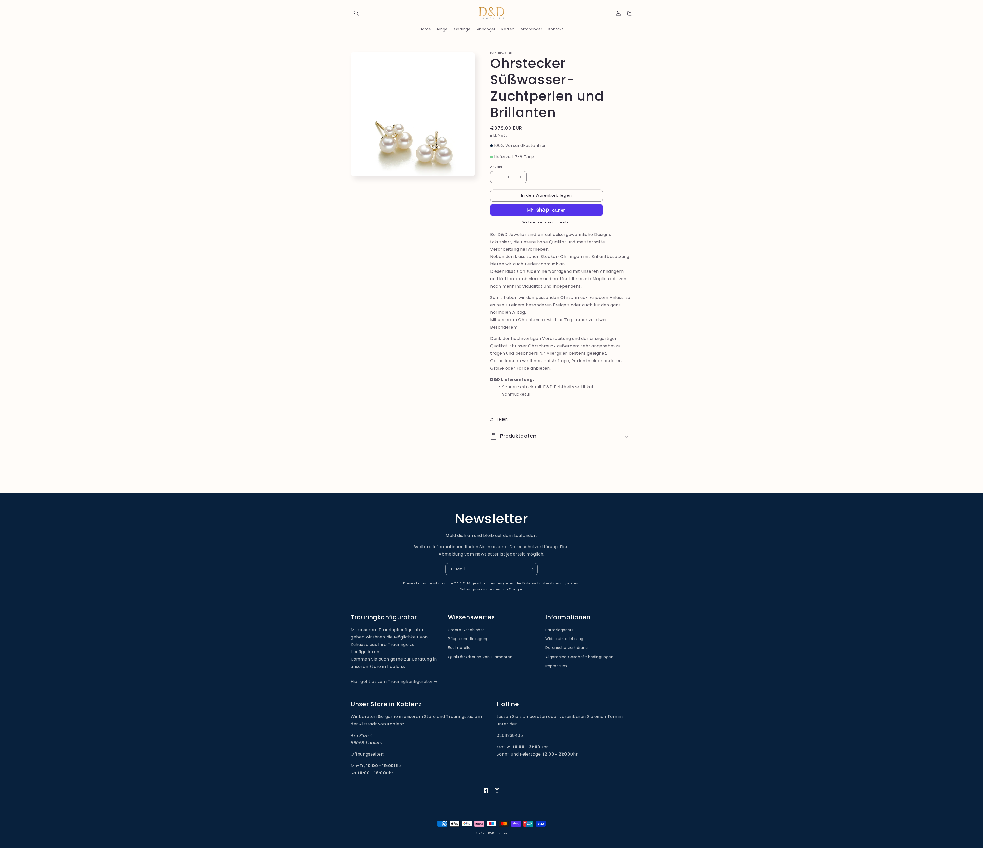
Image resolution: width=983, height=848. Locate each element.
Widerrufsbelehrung (564, 638)
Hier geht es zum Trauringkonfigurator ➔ (394, 681)
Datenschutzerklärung (566, 647)
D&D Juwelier (497, 833)
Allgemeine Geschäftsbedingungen (579, 656)
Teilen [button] (502, 419)
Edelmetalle (459, 647)
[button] (356, 13)
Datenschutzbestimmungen (547, 583)
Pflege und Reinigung (468, 638)
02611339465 (510, 735)
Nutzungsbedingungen (480, 589)
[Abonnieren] (531, 569)
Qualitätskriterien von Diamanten (480, 656)
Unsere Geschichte (466, 629)
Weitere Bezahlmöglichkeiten (546, 222)
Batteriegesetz (559, 629)
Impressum (556, 665)
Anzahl (496, 166)
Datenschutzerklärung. (534, 547)
